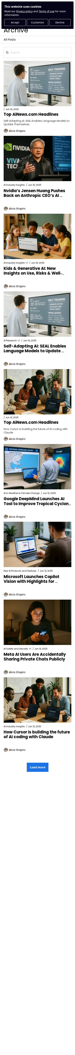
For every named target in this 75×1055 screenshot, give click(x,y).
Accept (15, 22)
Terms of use (46, 11)
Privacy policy (24, 11)
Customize (37, 22)
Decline (59, 22)
